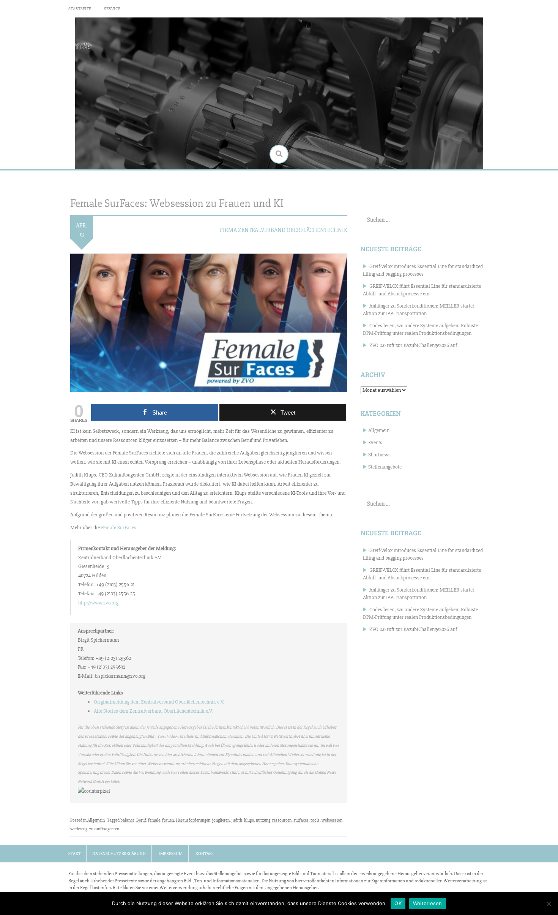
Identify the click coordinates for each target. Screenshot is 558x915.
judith (237, 820)
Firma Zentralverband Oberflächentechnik (283, 230)
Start (74, 854)
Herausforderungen (193, 820)
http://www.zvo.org (98, 602)
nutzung (263, 820)
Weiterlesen (427, 903)
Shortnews (379, 454)
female (154, 820)
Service (112, 9)
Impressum (171, 854)
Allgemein (96, 820)
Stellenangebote (385, 467)
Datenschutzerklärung (119, 854)
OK (398, 903)
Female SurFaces (118, 527)
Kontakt (204, 854)
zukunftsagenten (104, 829)
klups (249, 820)
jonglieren (221, 820)
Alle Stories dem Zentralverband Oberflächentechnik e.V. (153, 711)
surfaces (301, 820)
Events (375, 442)
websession (332, 820)
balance (127, 820)
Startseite (79, 9)
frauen (168, 820)
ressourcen (282, 820)
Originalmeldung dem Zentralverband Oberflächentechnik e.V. (159, 702)
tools (315, 820)
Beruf (141, 820)
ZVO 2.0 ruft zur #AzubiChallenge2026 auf (413, 345)
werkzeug (78, 829)
